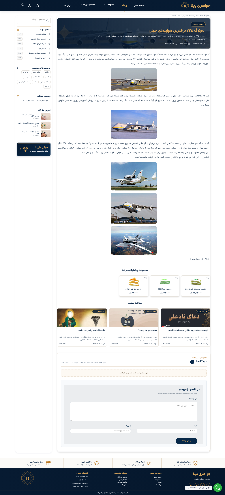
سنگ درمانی (45, 82)
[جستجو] (21, 5)
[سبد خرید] (37, 6)
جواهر (27, 77)
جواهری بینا (36, 72)
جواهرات (25, 72)
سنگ (35, 82)
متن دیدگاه (193, 398)
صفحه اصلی (139, 5)
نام (196, 426)
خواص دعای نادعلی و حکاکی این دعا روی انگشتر (188, 330)
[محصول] (207, 278)
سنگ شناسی (37, 77)
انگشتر (47, 72)
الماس (47, 77)
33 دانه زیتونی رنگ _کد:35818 (195, 289)
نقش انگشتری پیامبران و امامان (91, 330)
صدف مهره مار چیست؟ (147, 330)
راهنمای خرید (123, 479)
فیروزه (47, 86)
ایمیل (128, 426)
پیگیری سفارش (122, 482)
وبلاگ (124, 5)
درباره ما (67, 5)
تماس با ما (124, 485)
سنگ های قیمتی (24, 82)
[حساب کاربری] (29, 6)
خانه (209, 16)
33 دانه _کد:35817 (165, 289)
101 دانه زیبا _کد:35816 (134, 289)
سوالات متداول (122, 477)
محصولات (158, 479)
